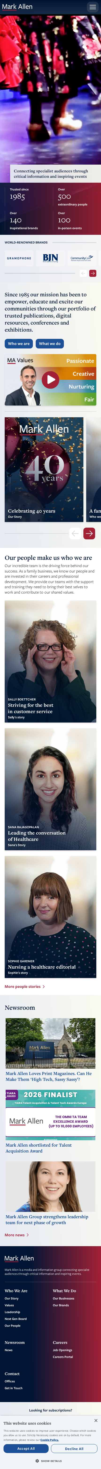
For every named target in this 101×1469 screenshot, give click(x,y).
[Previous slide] (83, 273)
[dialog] (50, 1442)
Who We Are (16, 1290)
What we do (50, 343)
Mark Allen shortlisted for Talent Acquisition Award (39, 1148)
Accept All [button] (26, 1448)
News (8, 1350)
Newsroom (15, 1342)
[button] (50, 1461)
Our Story (12, 1298)
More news (15, 1234)
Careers (60, 1342)
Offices (10, 1381)
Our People (12, 1325)
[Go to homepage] (17, 7)
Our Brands (61, 1305)
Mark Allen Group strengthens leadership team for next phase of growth (47, 1219)
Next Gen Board (16, 1319)
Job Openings (62, 1350)
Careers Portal (63, 1357)
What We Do (64, 1290)
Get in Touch (14, 1388)
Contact (12, 1373)
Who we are (19, 343)
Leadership (12, 1312)
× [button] (95, 1421)
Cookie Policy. (49, 1440)
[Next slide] (92, 273)
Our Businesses (63, 1298)
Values (9, 1305)
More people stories (23, 986)
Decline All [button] (74, 1448)
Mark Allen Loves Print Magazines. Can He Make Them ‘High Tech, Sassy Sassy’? (49, 1076)
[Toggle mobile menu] (93, 7)
